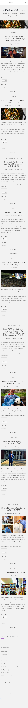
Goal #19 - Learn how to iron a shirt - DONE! (13, 509)
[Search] (26, 2)
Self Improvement (13, 325)
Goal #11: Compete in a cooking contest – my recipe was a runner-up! (13, 38)
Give (13, 377)
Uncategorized (5, 682)
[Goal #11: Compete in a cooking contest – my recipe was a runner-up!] (13, 52)
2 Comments (13, 253)
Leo (21, 44)
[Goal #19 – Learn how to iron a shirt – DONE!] (13, 524)
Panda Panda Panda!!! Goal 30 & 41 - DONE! (13, 382)
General (3, 660)
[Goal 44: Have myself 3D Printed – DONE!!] (13, 457)
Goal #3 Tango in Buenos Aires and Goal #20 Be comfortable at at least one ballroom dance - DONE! (13, 332)
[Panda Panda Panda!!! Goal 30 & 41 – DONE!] (13, 397)
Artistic (13, 208)
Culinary (13, 32)
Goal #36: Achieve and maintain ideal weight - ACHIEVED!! (14, 164)
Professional (4, 673)
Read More (13, 91)
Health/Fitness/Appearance (13, 158)
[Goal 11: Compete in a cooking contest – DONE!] (13, 114)
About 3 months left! (13, 212)
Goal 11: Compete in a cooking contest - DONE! (13, 101)
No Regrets (13, 258)
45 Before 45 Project (14, 10)
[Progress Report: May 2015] (13, 586)
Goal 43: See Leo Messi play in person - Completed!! (13, 263)
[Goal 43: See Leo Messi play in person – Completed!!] (13, 278)
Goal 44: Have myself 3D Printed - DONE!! (13, 442)
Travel (3, 679)
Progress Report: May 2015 (14, 572)
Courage (13, 568)
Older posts (5, 632)
